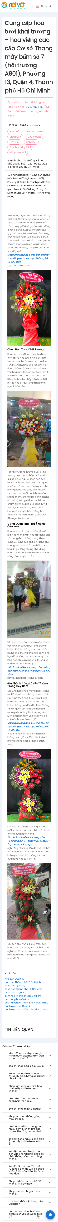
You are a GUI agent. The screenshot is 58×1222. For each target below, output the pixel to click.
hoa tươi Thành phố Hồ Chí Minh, (23, 982)
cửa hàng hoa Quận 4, (17, 999)
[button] (44, 6)
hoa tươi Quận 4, (14, 978)
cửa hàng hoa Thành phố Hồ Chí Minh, (26, 1002)
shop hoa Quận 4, (15, 985)
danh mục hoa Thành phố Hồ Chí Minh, (26, 1009)
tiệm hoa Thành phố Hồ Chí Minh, (23, 995)
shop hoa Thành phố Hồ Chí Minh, (23, 989)
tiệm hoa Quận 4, (14, 992)
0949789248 (34, 107)
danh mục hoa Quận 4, (18, 1006)
